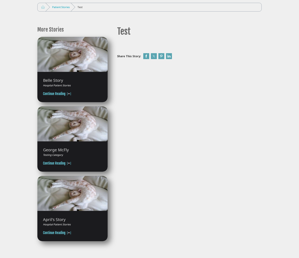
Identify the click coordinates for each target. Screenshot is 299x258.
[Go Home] (43, 7)
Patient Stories (61, 7)
